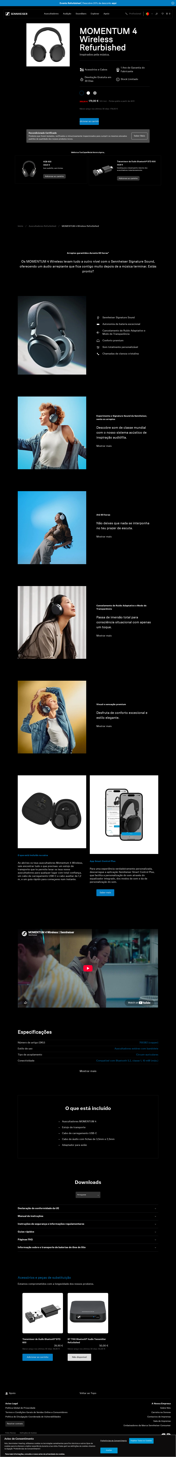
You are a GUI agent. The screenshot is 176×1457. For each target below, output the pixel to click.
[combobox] (157, 14)
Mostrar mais (104, 446)
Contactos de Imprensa (159, 1417)
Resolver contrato (15, 1424)
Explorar (95, 14)
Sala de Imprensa (162, 1421)
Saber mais (105, 893)
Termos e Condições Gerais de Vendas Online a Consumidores (36, 1412)
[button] (149, 13)
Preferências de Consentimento (113, 1441)
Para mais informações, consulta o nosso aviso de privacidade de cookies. (35, 1454)
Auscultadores (51, 14)
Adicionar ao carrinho (54, 176)
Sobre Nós (165, 1408)
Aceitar (109, 1450)
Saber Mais (139, 136)
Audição (67, 14)
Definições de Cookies (28, 1433)
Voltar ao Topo (88, 1393)
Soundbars (81, 14)
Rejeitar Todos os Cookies (141, 1441)
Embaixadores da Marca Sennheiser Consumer (147, 1426)
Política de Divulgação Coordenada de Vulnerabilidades (33, 1417)
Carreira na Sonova (161, 1412)
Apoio (106, 14)
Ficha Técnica (10, 1433)
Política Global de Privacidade (20, 1408)
